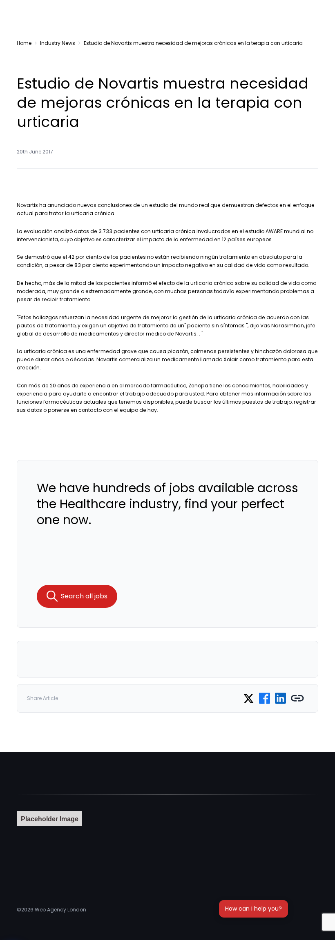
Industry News (57, 43)
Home (24, 43)
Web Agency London (60, 909)
